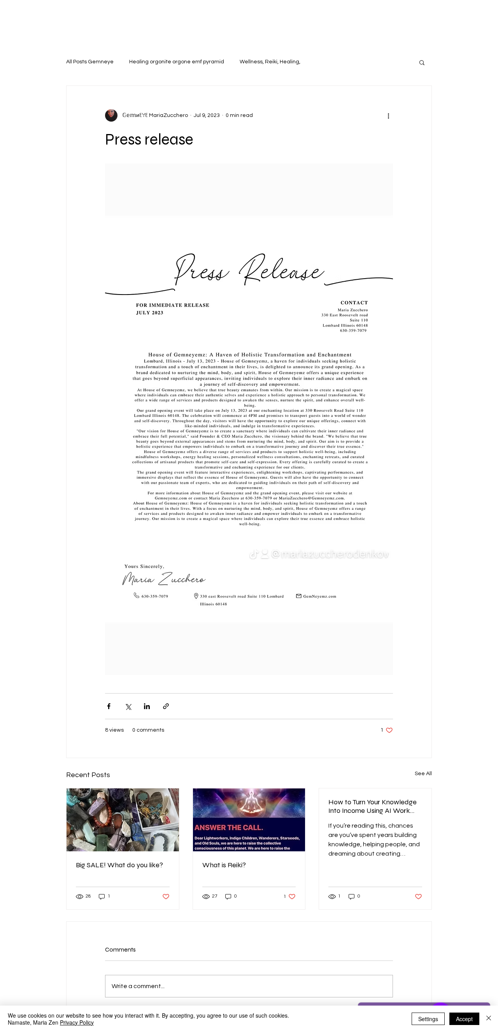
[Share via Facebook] (108, 706)
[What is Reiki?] (249, 819)
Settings (428, 1019)
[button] (422, 62)
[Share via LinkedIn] (147, 706)
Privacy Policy (77, 1022)
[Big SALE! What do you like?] (123, 819)
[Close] (488, 1019)
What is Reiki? (224, 865)
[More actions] (388, 115)
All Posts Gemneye (90, 61)
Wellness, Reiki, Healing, (270, 61)
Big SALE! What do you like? (119, 865)
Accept (464, 1019)
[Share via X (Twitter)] (128, 706)
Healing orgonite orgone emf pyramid (176, 61)
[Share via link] (166, 706)
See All (423, 773)
